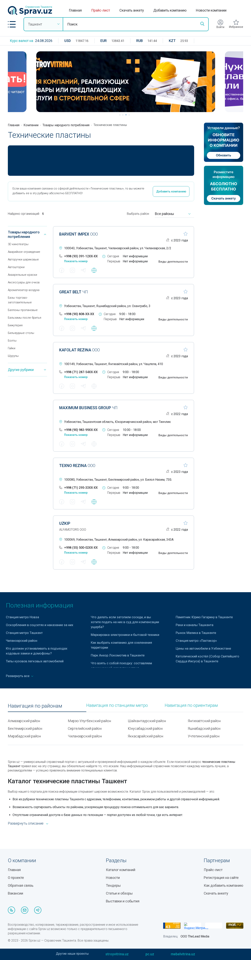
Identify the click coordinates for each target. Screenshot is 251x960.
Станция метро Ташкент (24, 633)
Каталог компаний (120, 870)
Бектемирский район (25, 728)
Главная (75, 10)
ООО (78, 234)
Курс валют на (21, 41)
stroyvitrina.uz (117, 954)
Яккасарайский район (145, 736)
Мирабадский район (24, 736)
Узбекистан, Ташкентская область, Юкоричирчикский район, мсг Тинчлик (117, 422)
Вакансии (15, 893)
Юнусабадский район (145, 728)
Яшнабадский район (204, 728)
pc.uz (150, 954)
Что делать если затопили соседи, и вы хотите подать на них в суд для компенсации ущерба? (125, 622)
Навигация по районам (35, 706)
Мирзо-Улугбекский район (89, 721)
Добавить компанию (169, 10)
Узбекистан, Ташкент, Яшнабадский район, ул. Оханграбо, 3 (107, 306)
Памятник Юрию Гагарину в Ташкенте (204, 617)
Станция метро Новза (23, 617)
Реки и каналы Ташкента (194, 625)
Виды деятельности (173, 261)
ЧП (73, 292)
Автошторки (16, 267)
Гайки (11, 348)
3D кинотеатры (18, 244)
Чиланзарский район (21, 641)
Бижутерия (15, 325)
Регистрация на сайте (221, 878)
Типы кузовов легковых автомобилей (35, 661)
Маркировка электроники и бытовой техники (125, 635)
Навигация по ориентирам (191, 705)
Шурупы (13, 356)
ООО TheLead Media (195, 936)
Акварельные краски (22, 274)
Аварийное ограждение (24, 252)
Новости (113, 878)
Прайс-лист (100, 10)
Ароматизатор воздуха (23, 290)
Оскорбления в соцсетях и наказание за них (39, 625)
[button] (12, 24)
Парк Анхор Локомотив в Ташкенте (118, 655)
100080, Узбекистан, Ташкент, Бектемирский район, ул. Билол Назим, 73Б (118, 479)
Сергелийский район (85, 728)
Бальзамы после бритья (24, 317)
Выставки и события (122, 901)
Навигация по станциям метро (117, 705)
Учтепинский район (203, 736)
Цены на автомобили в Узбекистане (203, 648)
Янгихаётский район (204, 721)
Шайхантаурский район (147, 721)
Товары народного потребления (66, 125)
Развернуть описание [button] (26, 823)
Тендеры (113, 885)
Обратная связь (20, 885)
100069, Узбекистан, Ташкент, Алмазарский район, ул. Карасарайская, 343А (119, 539)
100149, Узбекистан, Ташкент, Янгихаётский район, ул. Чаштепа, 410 (113, 364)
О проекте (16, 878)
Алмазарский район (24, 721)
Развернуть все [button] (18, 676)
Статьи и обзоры (119, 893)
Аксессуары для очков (24, 282)
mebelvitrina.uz (183, 954)
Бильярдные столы (21, 333)
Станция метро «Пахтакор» (196, 641)
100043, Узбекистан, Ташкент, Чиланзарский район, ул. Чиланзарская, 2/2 (117, 248)
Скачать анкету (131, 10)
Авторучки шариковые (23, 259)
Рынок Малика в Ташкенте (196, 633)
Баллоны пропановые (23, 310)
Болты (12, 340)
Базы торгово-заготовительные (20, 300)
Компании (31, 125)
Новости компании (211, 10)
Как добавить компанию (223, 885)
